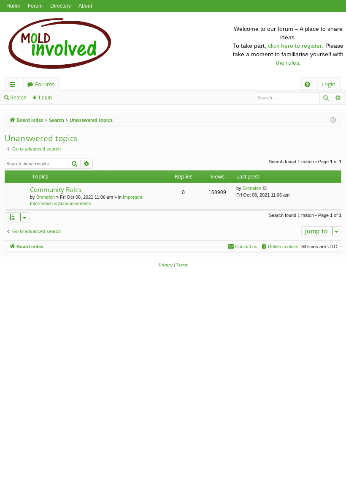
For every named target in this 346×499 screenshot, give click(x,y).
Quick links (14, 85)
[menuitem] (307, 84)
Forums (44, 84)
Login (45, 98)
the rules (287, 62)
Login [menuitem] (328, 84)
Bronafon (45, 197)
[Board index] (115, 45)
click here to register (295, 45)
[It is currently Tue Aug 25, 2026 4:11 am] (333, 120)
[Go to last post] (265, 188)
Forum (35, 6)
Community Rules (55, 189)
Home (13, 6)
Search (18, 98)
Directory (60, 6)
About (85, 6)
